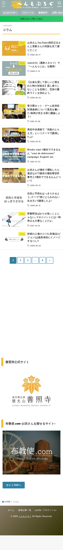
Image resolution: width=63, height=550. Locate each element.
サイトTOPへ (13, 485)
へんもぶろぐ (24, 516)
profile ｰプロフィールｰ (46, 510)
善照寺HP (43, 13)
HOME (7, 502)
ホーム (11, 510)
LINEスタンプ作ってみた (31, 19)
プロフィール (28, 13)
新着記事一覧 (24, 510)
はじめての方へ (10, 13)
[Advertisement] (31, 314)
